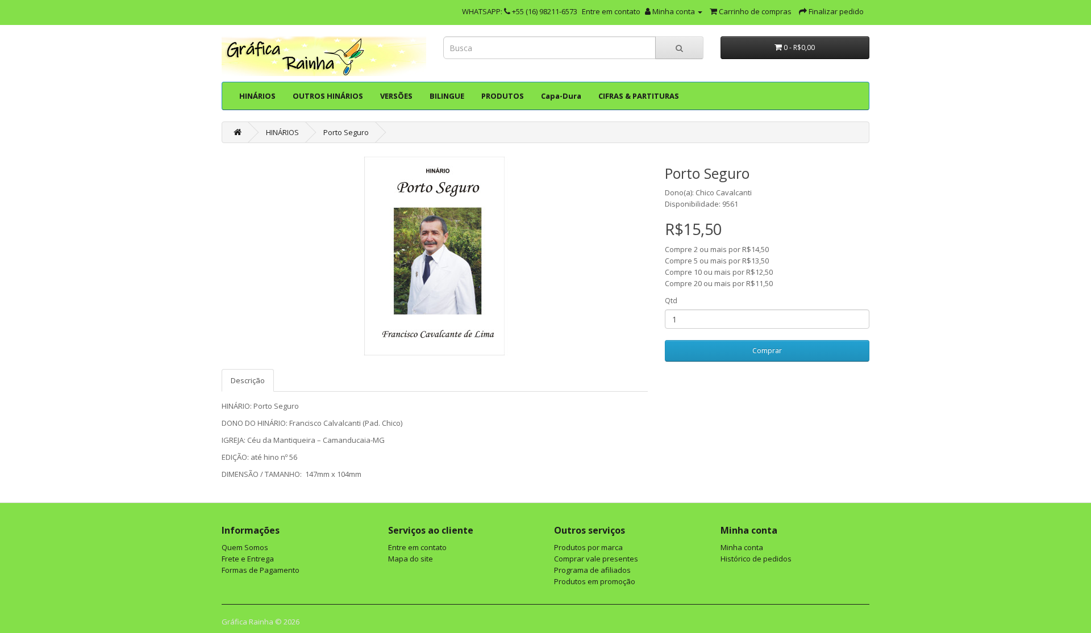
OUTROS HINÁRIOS (328, 96)
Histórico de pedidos (756, 559)
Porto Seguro (346, 132)
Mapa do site (410, 559)
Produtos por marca (588, 547)
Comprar (767, 350)
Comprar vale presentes (596, 559)
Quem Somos (245, 547)
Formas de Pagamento (260, 570)
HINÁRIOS (257, 96)
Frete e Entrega (248, 559)
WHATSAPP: (483, 11)
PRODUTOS (502, 96)
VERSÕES (396, 96)
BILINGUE (447, 96)
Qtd (671, 300)
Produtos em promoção (594, 581)
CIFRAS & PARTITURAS (638, 96)
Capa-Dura (561, 96)
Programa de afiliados (592, 570)
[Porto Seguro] (435, 256)
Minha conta (742, 547)
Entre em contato (611, 11)
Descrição (248, 380)
